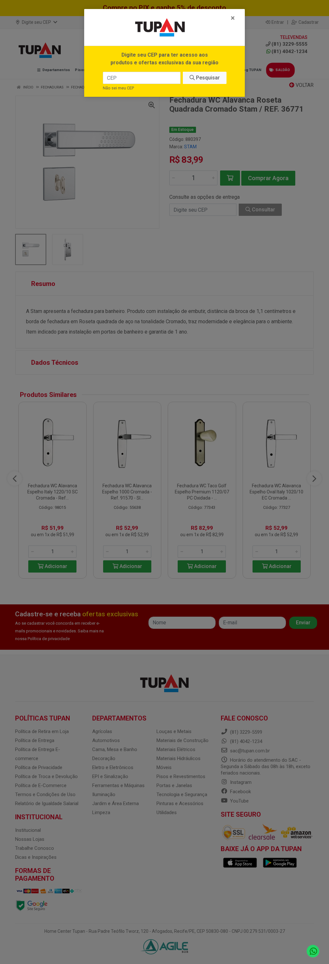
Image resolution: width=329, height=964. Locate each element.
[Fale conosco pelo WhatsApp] (313, 951)
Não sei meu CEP (118, 88)
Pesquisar (207, 78)
